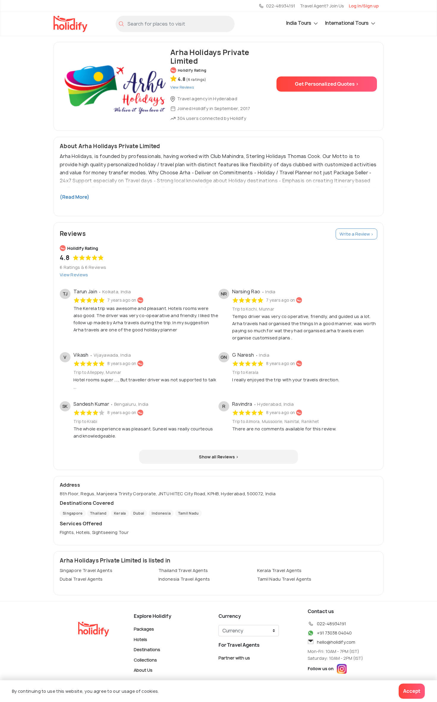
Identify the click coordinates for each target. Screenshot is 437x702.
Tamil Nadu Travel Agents (284, 579)
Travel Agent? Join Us (322, 6)
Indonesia (161, 513)
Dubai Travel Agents (81, 579)
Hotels (140, 639)
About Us (143, 670)
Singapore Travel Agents (86, 570)
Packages (144, 629)
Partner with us (234, 658)
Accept (411, 691)
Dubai (138, 513)
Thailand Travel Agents (183, 570)
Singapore (73, 513)
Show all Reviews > (218, 457)
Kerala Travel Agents (279, 570)
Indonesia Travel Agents (184, 579)
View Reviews (74, 275)
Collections (145, 659)
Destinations (147, 649)
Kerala (120, 513)
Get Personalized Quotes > (327, 84)
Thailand (98, 513)
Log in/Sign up (364, 6)
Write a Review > (356, 234)
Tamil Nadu (188, 513)
